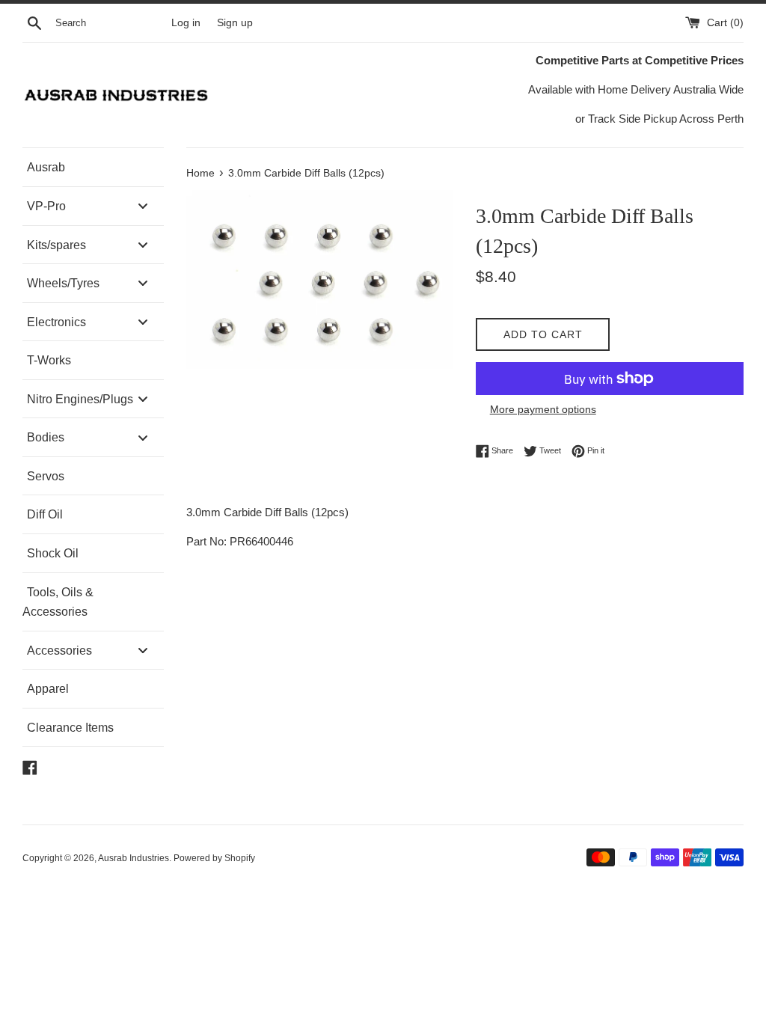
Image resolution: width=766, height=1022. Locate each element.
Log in (185, 22)
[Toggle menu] (143, 206)
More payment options (543, 409)
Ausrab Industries (133, 858)
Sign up (235, 22)
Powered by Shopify (214, 858)
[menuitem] (93, 167)
